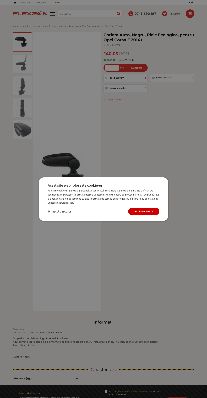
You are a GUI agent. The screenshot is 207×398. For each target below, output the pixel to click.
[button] (59, 211)
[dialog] (103, 199)
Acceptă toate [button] (143, 211)
